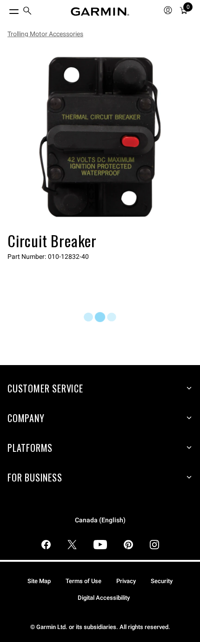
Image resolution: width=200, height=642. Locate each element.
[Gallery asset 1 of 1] (100, 137)
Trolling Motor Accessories (45, 34)
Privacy (126, 581)
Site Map (39, 581)
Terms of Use (83, 581)
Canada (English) (100, 520)
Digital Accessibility (104, 597)
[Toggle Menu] (5, 9)
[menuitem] (27, 12)
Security (162, 581)
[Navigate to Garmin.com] (100, 11)
